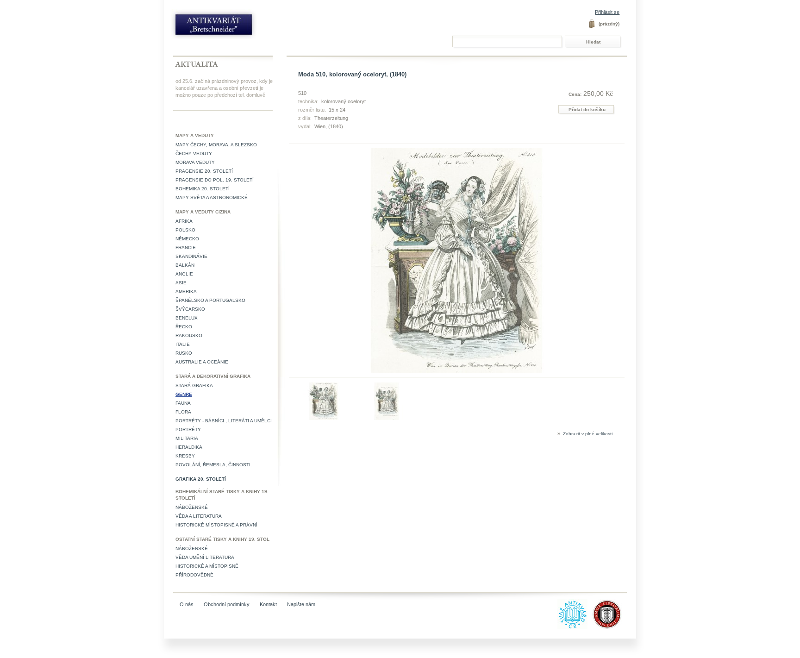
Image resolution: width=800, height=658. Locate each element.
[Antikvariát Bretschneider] (234, 27)
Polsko (185, 229)
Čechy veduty (193, 153)
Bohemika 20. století (202, 188)
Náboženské (191, 507)
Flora (183, 411)
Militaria (186, 438)
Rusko (183, 353)
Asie (181, 282)
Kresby (185, 455)
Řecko (183, 326)
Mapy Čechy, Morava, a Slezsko (216, 144)
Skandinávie (191, 256)
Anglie (184, 273)
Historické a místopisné (206, 566)
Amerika (186, 291)
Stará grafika (194, 385)
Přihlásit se (607, 12)
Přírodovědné (194, 574)
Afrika (184, 221)
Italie (182, 344)
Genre (183, 394)
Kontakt (268, 604)
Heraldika (188, 447)
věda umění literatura (204, 557)
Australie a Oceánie (201, 361)
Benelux (186, 317)
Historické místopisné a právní (216, 524)
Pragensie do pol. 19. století (214, 179)
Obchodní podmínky (227, 604)
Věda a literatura (198, 516)
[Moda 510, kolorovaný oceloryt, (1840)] (324, 418)
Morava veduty (195, 162)
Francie (185, 247)
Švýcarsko (190, 309)
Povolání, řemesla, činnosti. (213, 464)
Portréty (188, 429)
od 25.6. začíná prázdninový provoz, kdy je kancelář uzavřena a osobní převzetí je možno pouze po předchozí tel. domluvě (224, 88)
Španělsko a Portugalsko (210, 300)
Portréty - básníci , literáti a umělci (223, 420)
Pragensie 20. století (204, 171)
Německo (187, 238)
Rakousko (188, 335)
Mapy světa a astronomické (211, 197)
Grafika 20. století (200, 479)
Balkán (184, 265)
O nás (187, 604)
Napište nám (301, 604)
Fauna (183, 403)
